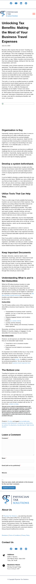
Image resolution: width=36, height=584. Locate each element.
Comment (5, 438)
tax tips (17, 359)
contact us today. (14, 404)
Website (4, 473)
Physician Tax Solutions (10, 516)
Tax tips (10, 421)
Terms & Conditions (14, 535)
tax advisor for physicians (9, 425)
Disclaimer (5, 535)
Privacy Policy (26, 535)
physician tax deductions (25, 423)
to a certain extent (15, 321)
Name (4, 458)
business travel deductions (9, 423)
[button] (11, 3)
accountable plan (25, 421)
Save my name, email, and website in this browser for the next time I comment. (17, 483)
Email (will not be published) (11, 465)
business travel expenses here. (21, 363)
